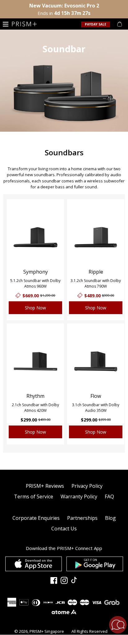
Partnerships (82, 518)
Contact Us (64, 528)
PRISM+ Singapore (47, 631)
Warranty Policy (79, 496)
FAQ (109, 496)
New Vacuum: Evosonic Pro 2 (64, 5)
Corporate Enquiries (36, 518)
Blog (110, 518)
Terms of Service (33, 496)
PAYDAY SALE (95, 24)
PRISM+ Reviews (45, 485)
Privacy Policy (87, 485)
